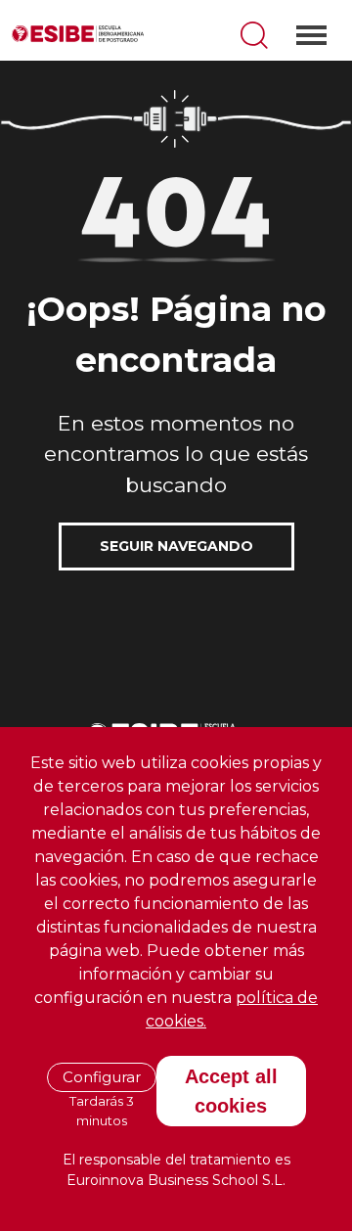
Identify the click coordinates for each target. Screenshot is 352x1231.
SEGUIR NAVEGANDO (176, 546)
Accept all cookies (231, 1091)
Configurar (102, 1077)
